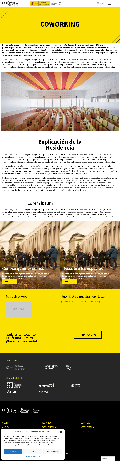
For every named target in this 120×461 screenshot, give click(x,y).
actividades (87, 427)
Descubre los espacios (82, 268)
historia (46, 423)
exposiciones (49, 427)
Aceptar (13, 451)
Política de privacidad (33, 457)
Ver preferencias (53, 451)
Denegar (32, 451)
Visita (5, 423)
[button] (61, 432)
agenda (5, 427)
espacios (85, 423)
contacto (85, 431)
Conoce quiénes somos (23, 268)
